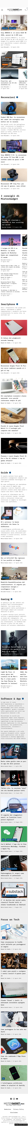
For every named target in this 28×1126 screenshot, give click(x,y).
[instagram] (14, 1099)
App (3, 216)
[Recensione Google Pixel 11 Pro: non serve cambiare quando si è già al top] (14, 355)
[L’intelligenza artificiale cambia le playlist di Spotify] (14, 1073)
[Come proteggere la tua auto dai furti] (14, 1019)
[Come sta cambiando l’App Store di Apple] (14, 1046)
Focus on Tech (10, 919)
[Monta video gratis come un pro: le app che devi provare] (14, 751)
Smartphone (8, 304)
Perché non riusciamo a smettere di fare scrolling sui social (12, 222)
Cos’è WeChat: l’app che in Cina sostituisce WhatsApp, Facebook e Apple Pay (13, 846)
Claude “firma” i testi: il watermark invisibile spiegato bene (13, 1002)
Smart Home (12, 28)
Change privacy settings (21, 1124)
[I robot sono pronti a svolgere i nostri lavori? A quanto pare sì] (14, 961)
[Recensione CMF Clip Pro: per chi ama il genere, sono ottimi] (14, 175)
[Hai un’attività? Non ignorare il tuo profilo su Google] (14, 549)
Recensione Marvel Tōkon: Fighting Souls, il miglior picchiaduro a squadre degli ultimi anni (9, 284)
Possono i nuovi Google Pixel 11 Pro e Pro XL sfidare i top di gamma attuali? (13, 458)
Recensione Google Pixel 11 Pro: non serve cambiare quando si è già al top (13, 368)
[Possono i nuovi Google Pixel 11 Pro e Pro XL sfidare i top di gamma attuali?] (14, 446)
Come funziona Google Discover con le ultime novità (9, 274)
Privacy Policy (18, 1109)
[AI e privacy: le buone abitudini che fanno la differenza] (14, 513)
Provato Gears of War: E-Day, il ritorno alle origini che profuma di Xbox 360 (10, 267)
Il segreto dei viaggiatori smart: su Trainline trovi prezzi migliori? (11, 817)
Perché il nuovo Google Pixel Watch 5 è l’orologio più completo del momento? (12, 428)
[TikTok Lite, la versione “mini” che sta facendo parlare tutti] (14, 778)
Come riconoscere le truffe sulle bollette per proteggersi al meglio (13, 944)
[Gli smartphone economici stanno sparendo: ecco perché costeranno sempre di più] (14, 385)
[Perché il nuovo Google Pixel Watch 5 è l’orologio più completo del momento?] (14, 415)
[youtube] (17, 1099)
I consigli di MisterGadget (10, 197)
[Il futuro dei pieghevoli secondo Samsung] (14, 328)
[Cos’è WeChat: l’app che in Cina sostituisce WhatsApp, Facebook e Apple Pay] (14, 834)
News (4, 937)
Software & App (11, 698)
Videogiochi (6, 243)
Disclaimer (14, 1112)
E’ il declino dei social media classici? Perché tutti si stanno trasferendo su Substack (13, 902)
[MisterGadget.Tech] (14, 10)
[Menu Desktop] (2, 10)
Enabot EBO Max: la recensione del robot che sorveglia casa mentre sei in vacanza (13, 119)
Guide (4, 472)
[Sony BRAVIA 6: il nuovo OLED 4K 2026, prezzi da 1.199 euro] (14, 23)
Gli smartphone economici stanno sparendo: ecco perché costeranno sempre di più (13, 398)
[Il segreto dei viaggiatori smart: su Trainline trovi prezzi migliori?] (14, 805)
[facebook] (11, 1099)
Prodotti (5, 28)
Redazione (7, 1109)
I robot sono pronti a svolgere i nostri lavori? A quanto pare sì (13, 973)
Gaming (5, 599)
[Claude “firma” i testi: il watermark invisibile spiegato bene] (14, 990)
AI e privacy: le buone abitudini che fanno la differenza (10, 524)
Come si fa (6, 517)
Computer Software (11, 756)
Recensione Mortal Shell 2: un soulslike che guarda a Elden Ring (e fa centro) (14, 649)
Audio (4, 179)
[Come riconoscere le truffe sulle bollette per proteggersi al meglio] (14, 932)
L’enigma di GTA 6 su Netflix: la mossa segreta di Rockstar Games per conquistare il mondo (9, 252)
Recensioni (8, 97)
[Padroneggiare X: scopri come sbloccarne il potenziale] (14, 863)
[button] (26, 10)
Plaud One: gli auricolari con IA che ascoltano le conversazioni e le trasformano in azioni (9, 84)
